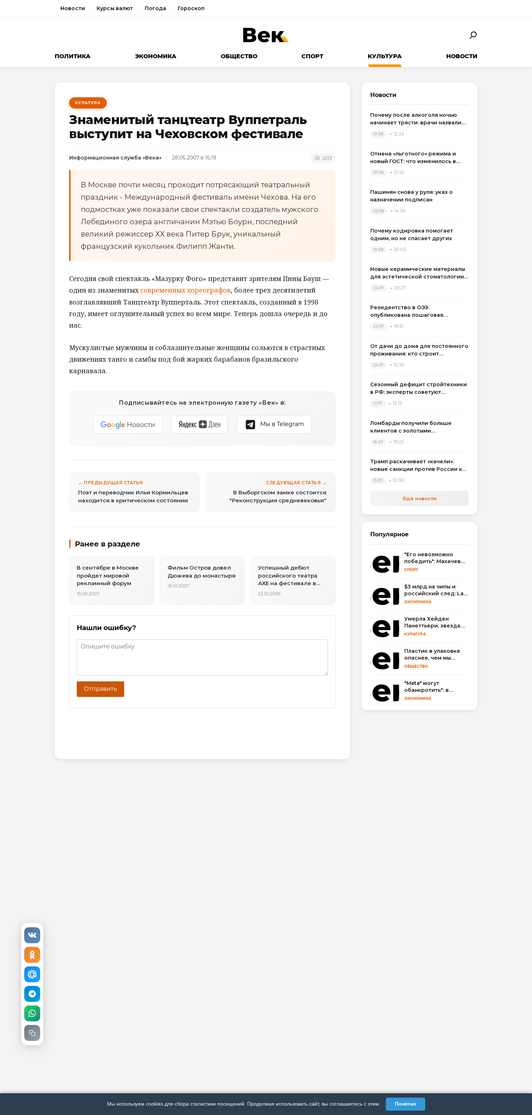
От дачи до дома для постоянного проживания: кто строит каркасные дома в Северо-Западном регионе (419, 350)
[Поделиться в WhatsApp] (32, 1013)
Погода (155, 8)
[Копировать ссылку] (32, 1033)
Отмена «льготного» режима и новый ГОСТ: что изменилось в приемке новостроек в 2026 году (417, 157)
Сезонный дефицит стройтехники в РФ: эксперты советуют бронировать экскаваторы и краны (418, 388)
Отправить (100, 688)
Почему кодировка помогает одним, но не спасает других (411, 234)
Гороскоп (191, 8)
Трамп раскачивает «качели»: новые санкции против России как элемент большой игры (419, 465)
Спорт (312, 56)
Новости (72, 8)
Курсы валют (115, 8)
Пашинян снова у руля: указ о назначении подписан (411, 196)
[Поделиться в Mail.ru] (32, 974)
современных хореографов (185, 290)
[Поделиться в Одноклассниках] (32, 955)
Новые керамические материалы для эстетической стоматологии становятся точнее (417, 273)
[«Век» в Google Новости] (127, 425)
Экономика (155, 56)
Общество (239, 56)
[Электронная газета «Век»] (266, 35)
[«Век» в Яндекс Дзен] (199, 425)
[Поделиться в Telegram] (32, 994)
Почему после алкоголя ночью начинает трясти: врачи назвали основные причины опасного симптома (415, 119)
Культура (385, 56)
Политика (72, 56)
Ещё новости (419, 498)
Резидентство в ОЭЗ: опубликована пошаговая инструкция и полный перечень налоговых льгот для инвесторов (417, 311)
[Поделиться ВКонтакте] (32, 935)
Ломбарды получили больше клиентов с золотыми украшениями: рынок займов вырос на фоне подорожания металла (411, 427)
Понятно (405, 1104)
